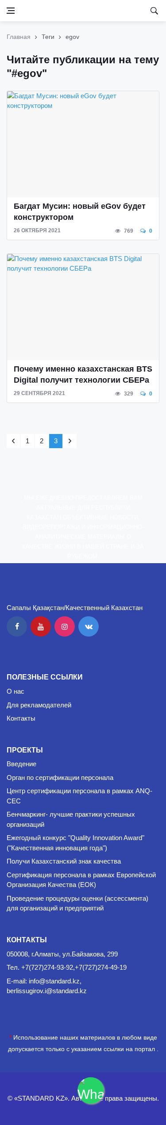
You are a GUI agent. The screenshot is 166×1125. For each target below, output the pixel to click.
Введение (21, 764)
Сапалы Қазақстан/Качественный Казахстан (75, 607)
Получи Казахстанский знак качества (64, 861)
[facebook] (17, 626)
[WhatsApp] (90, 1090)
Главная (19, 36)
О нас (15, 691)
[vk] (88, 626)
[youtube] (41, 626)
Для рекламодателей (39, 705)
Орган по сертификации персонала (60, 777)
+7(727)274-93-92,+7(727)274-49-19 (74, 967)
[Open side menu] (11, 10)
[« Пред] (13, 441)
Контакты (21, 718)
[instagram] (64, 626)
